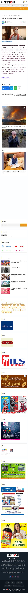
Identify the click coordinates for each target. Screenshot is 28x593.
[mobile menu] (2, 2)
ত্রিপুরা (14, 305)
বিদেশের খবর (25, 5)
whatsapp (8, 250)
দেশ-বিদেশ (5, 15)
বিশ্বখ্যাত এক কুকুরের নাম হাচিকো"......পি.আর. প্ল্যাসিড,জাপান (18, 275)
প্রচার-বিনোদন (9, 307)
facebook (8, 246)
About (12, 582)
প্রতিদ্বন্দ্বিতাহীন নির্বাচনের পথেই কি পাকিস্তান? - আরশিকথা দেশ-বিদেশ (13, 172)
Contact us (19, 582)
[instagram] (18, 577)
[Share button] (19, 88)
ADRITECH (17, 590)
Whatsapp (15, 88)
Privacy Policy (8, 585)
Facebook (6, 88)
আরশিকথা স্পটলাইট (10, 303)
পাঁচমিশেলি (3, 307)
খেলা (10, 305)
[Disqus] (14, 196)
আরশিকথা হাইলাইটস (18, 303)
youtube (21, 246)
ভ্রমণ (3, 310)
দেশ (18, 305)
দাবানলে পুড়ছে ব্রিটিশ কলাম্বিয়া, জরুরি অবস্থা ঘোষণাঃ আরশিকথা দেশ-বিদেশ (13, 127)
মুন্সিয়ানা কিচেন (8, 310)
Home (2, 5)
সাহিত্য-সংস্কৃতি (16, 310)
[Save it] (21, 22)
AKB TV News (8, 312)
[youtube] (13, 577)
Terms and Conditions (18, 585)
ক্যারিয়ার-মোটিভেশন (5, 305)
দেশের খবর (20, 5)
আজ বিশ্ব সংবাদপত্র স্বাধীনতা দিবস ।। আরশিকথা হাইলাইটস (19, 289)
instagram (21, 250)
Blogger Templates (14, 589)
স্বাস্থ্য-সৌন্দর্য (23, 310)
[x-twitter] (15, 577)
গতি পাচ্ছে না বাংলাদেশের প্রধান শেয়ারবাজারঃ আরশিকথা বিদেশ (18, 282)
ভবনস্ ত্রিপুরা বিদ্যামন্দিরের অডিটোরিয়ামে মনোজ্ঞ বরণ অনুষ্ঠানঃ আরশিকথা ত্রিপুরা (19, 261)
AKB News (8, 5)
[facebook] (10, 577)
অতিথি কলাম (4, 303)
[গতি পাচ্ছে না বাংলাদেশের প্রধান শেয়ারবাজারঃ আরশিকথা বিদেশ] (5, 284)
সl (2, 312)
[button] (26, 2)
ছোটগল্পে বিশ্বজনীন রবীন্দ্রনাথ (15, 267)
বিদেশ (20, 307)
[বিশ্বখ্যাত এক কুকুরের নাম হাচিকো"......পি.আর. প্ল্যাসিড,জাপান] (5, 277)
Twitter (11, 88)
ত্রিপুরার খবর (14, 5)
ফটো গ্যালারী (15, 307)
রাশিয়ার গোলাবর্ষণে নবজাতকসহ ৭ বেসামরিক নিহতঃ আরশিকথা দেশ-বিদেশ (13, 149)
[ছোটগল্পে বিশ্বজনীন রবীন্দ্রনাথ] (5, 270)
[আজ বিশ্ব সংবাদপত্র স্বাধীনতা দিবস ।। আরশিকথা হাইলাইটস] (5, 291)
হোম (2, 15)
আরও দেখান (24, 104)
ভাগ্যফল (24, 307)
